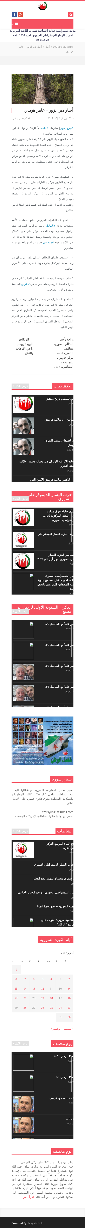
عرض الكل (21, 386)
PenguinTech (35, 1223)
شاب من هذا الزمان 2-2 (69, 1056)
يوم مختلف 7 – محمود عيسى (67, 1098)
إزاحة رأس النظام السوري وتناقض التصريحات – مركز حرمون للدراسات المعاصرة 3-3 (62, 353)
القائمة (10, 23)
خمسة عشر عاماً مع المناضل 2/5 (64, 686)
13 (33, 988)
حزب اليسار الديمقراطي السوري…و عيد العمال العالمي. (50, 892)
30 (69, 1017)
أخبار (27, 118)
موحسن (47, 242)
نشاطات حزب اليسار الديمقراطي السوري (59, 864)
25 (51, 1007)
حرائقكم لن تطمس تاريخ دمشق (65, 398)
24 (60, 1007)
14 (25, 988)
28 (25, 1007)
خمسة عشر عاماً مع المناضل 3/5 (64, 665)
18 (51, 998)
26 (42, 1007)
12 (42, 988)
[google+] (20, 14)
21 (25, 998)
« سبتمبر (68, 1028)
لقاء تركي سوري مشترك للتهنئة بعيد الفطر (58, 878)
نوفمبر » (55, 1028)
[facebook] (14, 14)
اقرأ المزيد (27, 1197)
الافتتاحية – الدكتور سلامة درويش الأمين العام (57, 479)
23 (69, 1007)
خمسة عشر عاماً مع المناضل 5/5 (64, 624)
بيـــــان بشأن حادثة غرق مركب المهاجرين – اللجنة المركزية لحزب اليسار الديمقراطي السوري (63, 516)
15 (16, 988)
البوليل (50, 225)
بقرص (24, 284)
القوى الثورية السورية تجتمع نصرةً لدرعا (60, 906)
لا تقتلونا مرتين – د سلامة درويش (64, 419)
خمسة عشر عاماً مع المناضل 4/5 (64, 645)
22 (16, 998)
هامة (43, 128)
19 (42, 998)
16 (69, 998)
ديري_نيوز (66, 128)
